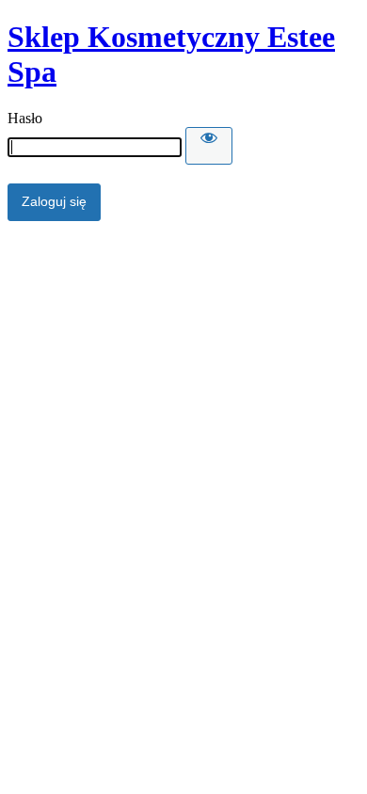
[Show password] (208, 146)
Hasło (25, 118)
